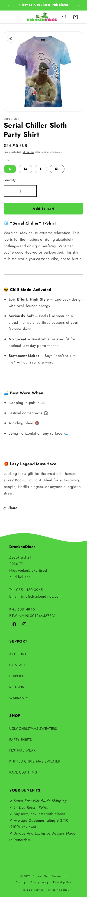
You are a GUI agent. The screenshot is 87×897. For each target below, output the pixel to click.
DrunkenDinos (41, 876)
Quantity (10, 180)
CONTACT (17, 665)
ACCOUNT (17, 654)
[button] (9, 17)
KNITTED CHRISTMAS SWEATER (34, 761)
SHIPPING (17, 676)
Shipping (28, 152)
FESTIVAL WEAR (22, 750)
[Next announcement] (78, 5)
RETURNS (16, 687)
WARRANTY (18, 698)
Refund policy (62, 882)
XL (57, 168)
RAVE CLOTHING (23, 772)
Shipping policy (58, 890)
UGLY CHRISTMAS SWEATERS (33, 728)
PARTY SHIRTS (20, 739)
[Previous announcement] (9, 5)
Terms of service (33, 890)
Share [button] (12, 507)
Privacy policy (39, 882)
